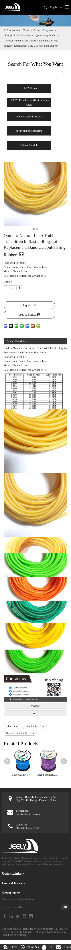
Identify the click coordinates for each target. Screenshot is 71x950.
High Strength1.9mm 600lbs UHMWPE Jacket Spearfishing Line (48, 774)
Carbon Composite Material (29, 116)
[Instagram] (31, 915)
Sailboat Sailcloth (29, 145)
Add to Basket (27, 314)
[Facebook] (5, 915)
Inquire (27, 305)
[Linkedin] (11, 915)
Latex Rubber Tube (34, 726)
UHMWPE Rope (29, 88)
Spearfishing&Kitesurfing (29, 130)
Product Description (17, 341)
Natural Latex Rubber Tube (20, 733)
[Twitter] (18, 915)
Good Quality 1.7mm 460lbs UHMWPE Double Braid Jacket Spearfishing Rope (23, 774)
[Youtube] (24, 915)
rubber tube (12, 726)
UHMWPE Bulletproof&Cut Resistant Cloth (29, 102)
